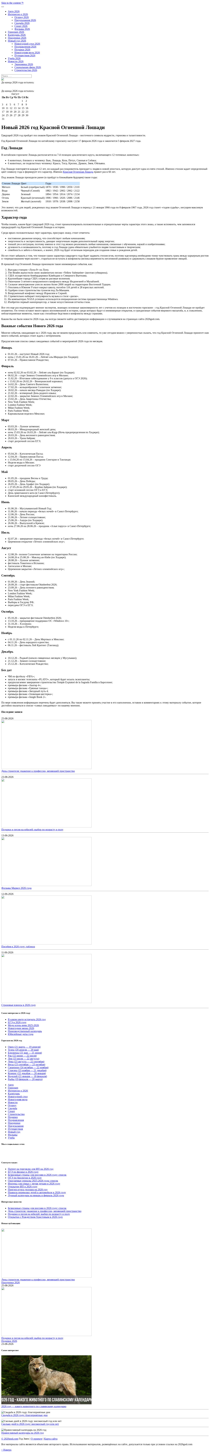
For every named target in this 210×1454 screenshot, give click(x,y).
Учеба (11, 1137)
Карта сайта (50, 1438)
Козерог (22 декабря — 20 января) (27, 1073)
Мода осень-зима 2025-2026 (23, 1025)
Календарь (14, 1093)
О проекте (36, 1438)
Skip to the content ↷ (12, 2)
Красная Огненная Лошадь (78, 171)
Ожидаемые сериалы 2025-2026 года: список (33, 1180)
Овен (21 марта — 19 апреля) (24, 1046)
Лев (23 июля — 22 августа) (23, 1058)
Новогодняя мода (17, 1099)
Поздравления (16, 1120)
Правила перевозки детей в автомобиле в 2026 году (37, 1192)
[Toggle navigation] (2, 6)
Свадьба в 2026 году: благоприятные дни (24, 1415)
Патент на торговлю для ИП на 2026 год (30, 1169)
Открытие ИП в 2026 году (22, 1186)
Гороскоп (13, 1087)
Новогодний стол (18, 1096)
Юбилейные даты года (20, 1034)
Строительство (16, 1114)
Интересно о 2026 (18, 1090)
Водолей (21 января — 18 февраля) (27, 1076)
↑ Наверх (6, 1449)
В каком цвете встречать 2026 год (27, 1019)
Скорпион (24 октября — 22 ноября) (28, 1067)
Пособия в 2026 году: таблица (18, 946)
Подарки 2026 (9, 1341)
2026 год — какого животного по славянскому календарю (33, 1406)
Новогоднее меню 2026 (21, 1028)
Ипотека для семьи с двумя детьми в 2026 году (34, 1183)
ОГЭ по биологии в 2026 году (25, 1177)
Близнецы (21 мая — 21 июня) (25, 1052)
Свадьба (12, 1108)
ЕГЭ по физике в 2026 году (23, 1171)
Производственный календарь (25, 1031)
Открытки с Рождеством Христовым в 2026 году (35, 1217)
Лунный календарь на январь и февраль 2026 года (36, 1195)
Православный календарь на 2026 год (22, 1432)
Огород (12, 1105)
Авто (11, 1084)
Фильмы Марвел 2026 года (16, 888)
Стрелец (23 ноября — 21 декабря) (27, 1070)
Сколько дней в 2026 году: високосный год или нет (30, 1424)
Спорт (11, 1111)
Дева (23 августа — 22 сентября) (26, 1061)
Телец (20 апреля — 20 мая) (23, 1049)
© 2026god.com (9, 1438)
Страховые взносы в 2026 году (18, 1005)
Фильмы (12, 1134)
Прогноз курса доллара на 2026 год (27, 1189)
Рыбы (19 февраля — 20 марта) (25, 1079)
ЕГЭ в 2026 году (17, 1022)
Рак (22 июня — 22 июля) (22, 1055)
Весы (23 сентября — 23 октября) (26, 1064)
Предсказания (15, 1126)
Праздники (14, 1123)
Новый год (14, 1131)
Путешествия (15, 1129)
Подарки (13, 1117)
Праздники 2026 (10, 1282)
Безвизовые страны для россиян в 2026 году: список (37, 1174)
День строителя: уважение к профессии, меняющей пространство (38, 771)
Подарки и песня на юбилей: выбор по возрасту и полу (32, 829)
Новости (13, 1102)
